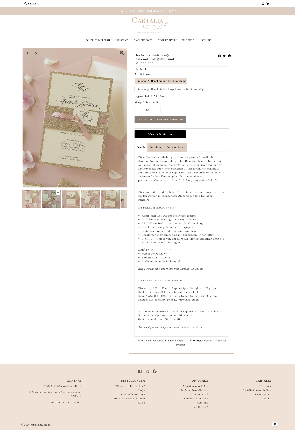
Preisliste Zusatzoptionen (129, 398)
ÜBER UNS (205, 39)
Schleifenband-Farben (194, 390)
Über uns (265, 386)
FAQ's (141, 390)
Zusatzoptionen (175, 147)
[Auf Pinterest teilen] (229, 56)
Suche (267, 398)
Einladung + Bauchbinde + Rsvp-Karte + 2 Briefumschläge (170, 89)
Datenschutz (74, 401)
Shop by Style (167, 39)
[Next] (36, 53)
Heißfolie (202, 402)
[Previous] (28, 53)
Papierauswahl (198, 394)
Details (141, 147)
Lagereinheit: (142, 96)
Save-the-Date (143, 39)
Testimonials (263, 394)
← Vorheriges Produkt (199, 340)
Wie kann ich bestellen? (130, 386)
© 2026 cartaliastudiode (35, 424)
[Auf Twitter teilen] (224, 56)
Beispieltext (200, 406)
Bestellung (156, 147)
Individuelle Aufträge (131, 394)
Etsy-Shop (187, 39)
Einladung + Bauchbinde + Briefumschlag (160, 80)
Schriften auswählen (195, 386)
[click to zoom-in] (122, 53)
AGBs (141, 402)
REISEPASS (122, 39)
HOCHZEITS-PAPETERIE (97, 39)
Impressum (56, 401)
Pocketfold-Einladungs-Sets (167, 340)
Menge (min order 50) (147, 102)
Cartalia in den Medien (257, 390)
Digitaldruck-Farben (195, 398)
